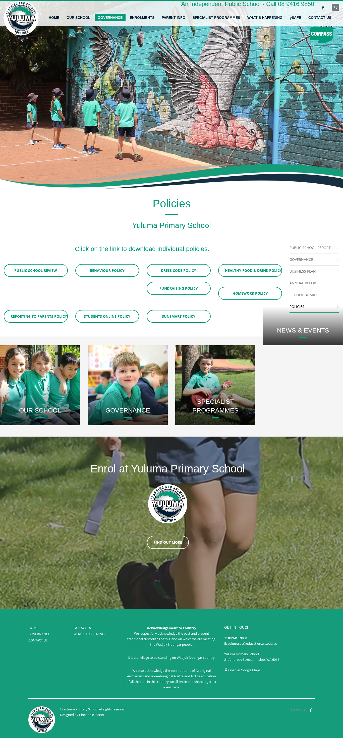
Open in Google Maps (243, 670)
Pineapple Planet (91, 714)
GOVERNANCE (39, 634)
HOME (33, 627)
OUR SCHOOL (84, 627)
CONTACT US (37, 640)
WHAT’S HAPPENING (89, 634)
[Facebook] (323, 7)
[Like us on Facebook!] (311, 710)
